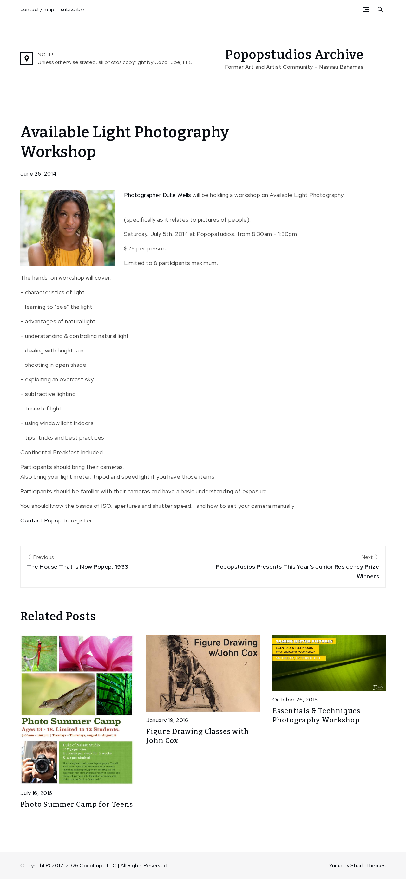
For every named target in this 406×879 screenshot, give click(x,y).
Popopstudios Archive (294, 54)
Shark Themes (368, 865)
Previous (77, 562)
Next (297, 567)
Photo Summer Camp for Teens (76, 804)
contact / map (37, 9)
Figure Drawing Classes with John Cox (197, 736)
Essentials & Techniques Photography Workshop (316, 715)
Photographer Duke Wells (157, 194)
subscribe (72, 9)
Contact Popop (41, 520)
